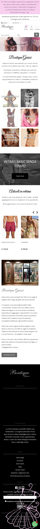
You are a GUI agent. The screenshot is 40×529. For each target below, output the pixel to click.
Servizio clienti (20, 470)
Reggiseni (29, 116)
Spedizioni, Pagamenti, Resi (20, 473)
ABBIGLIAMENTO (10, 96)
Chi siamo (20, 461)
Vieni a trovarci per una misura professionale (10, 136)
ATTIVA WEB (22, 525)
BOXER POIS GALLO (8, 242)
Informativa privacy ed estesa (20, 476)
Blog (20, 467)
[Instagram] (20, 487)
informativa (20, 503)
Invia (20, 506)
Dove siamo (20, 464)
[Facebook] (16, 487)
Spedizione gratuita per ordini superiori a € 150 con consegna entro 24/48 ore (20, 17)
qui (24, 12)
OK (28, 12)
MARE (10, 116)
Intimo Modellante (29, 136)
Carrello (26, 29)
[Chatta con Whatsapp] (35, 527)
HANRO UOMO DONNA (29, 96)
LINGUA (5, 23)
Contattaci (37, 29)
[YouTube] (23, 487)
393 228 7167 (31, 516)
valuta (17, 23)
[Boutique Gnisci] (20, 377)
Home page (20, 458)
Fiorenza (24, 242)
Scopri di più (20, 176)
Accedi (31, 29)
